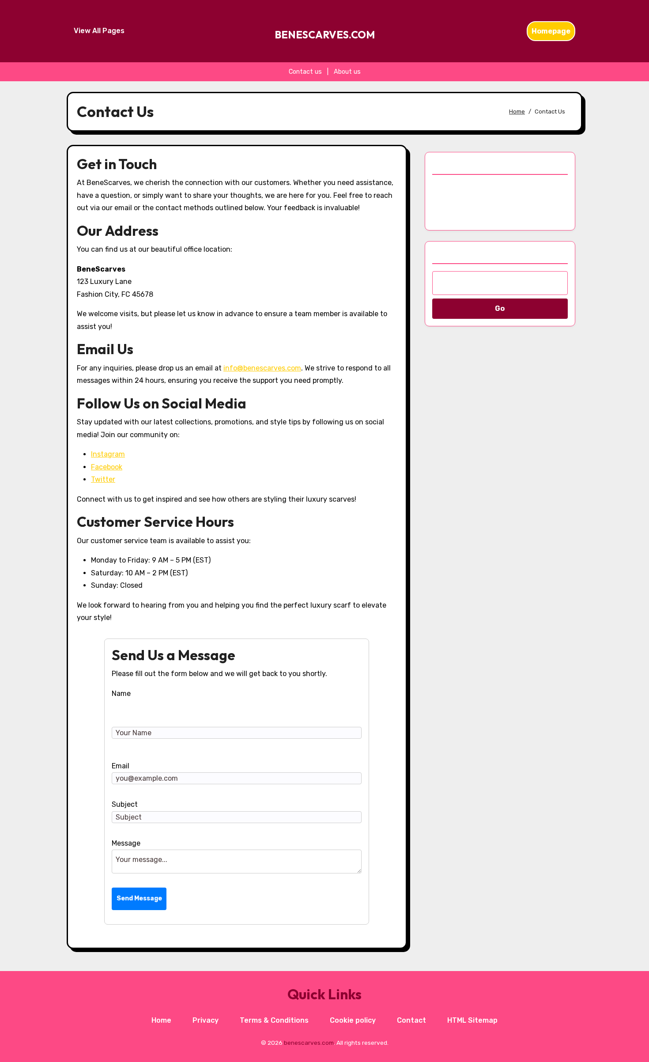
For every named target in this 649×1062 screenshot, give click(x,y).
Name (121, 693)
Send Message (139, 898)
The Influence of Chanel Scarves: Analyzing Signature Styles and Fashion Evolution (499, 200)
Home (161, 1020)
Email (120, 766)
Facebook (106, 467)
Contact (411, 1020)
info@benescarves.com (262, 368)
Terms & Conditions (274, 1020)
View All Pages (99, 30)
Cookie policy (353, 1020)
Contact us (305, 72)
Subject (125, 804)
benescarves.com (325, 34)
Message (126, 843)
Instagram (108, 454)
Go (500, 308)
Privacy (205, 1020)
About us (347, 72)
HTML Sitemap (472, 1020)
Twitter (103, 479)
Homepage (551, 31)
